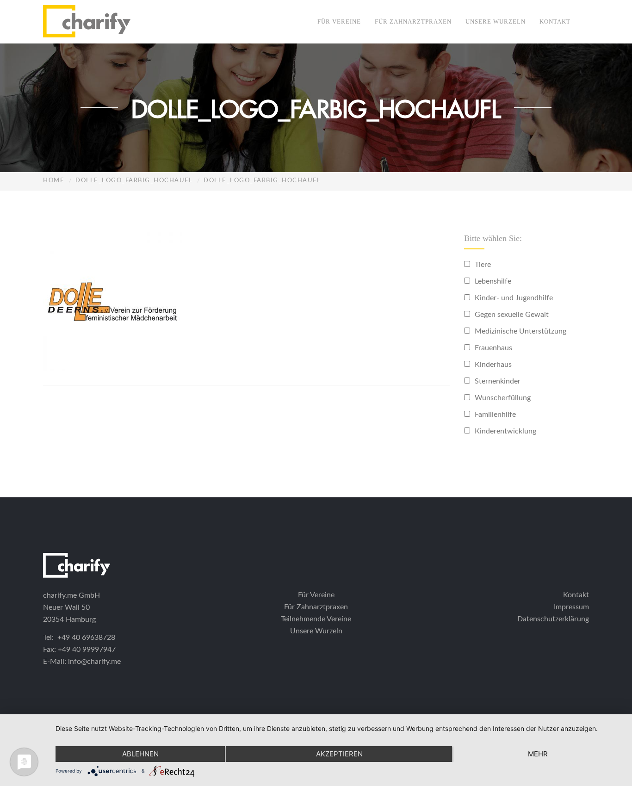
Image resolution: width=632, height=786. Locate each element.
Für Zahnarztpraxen (413, 21)
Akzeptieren (339, 753)
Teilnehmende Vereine (316, 619)
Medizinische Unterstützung (520, 331)
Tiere (483, 264)
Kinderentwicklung (505, 431)
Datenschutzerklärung (553, 619)
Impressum (571, 607)
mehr (538, 753)
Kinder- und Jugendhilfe (514, 298)
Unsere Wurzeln (495, 21)
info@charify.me (94, 661)
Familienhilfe (495, 414)
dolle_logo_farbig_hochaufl (133, 181)
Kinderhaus (493, 364)
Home (53, 181)
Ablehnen (140, 753)
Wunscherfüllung (503, 398)
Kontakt (554, 21)
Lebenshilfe (493, 281)
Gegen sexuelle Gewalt (512, 314)
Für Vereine (339, 21)
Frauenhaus (493, 348)
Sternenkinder (497, 381)
